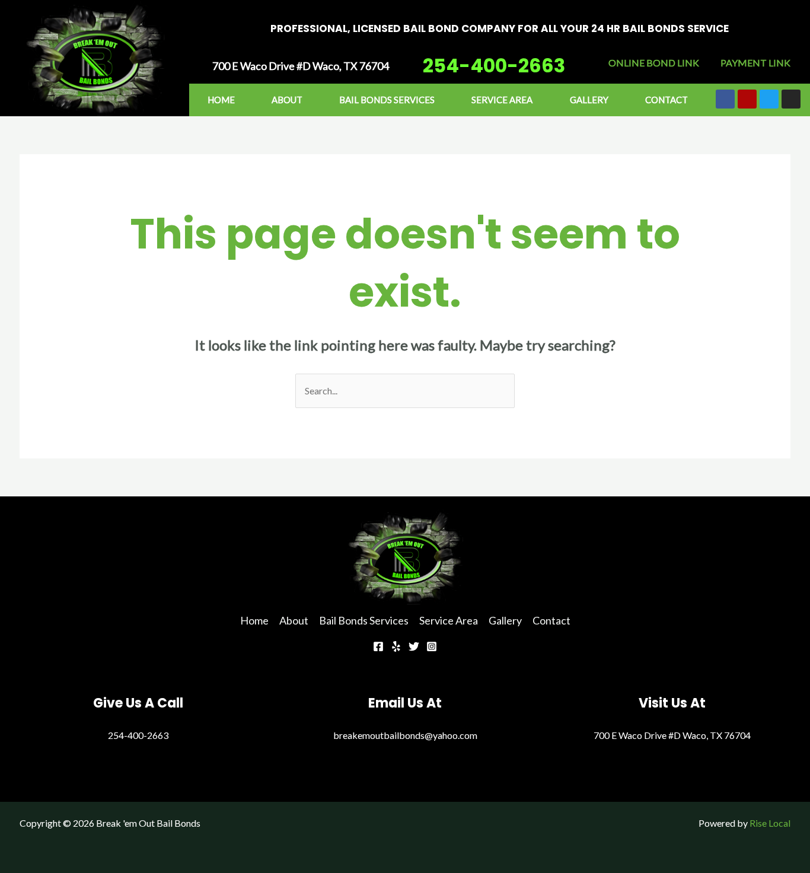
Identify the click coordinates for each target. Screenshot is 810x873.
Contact (666, 99)
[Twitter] (414, 646)
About (287, 99)
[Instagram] (431, 646)
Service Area (501, 99)
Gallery (589, 99)
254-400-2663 (494, 65)
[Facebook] (378, 646)
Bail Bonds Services (387, 99)
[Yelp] (396, 646)
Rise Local (770, 823)
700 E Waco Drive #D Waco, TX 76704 (672, 735)
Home (221, 99)
